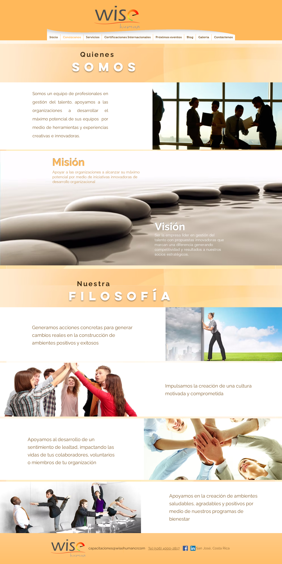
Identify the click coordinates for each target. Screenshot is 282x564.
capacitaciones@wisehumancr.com (116, 548)
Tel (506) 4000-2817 (164, 548)
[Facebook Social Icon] (185, 548)
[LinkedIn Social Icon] (192, 548)
